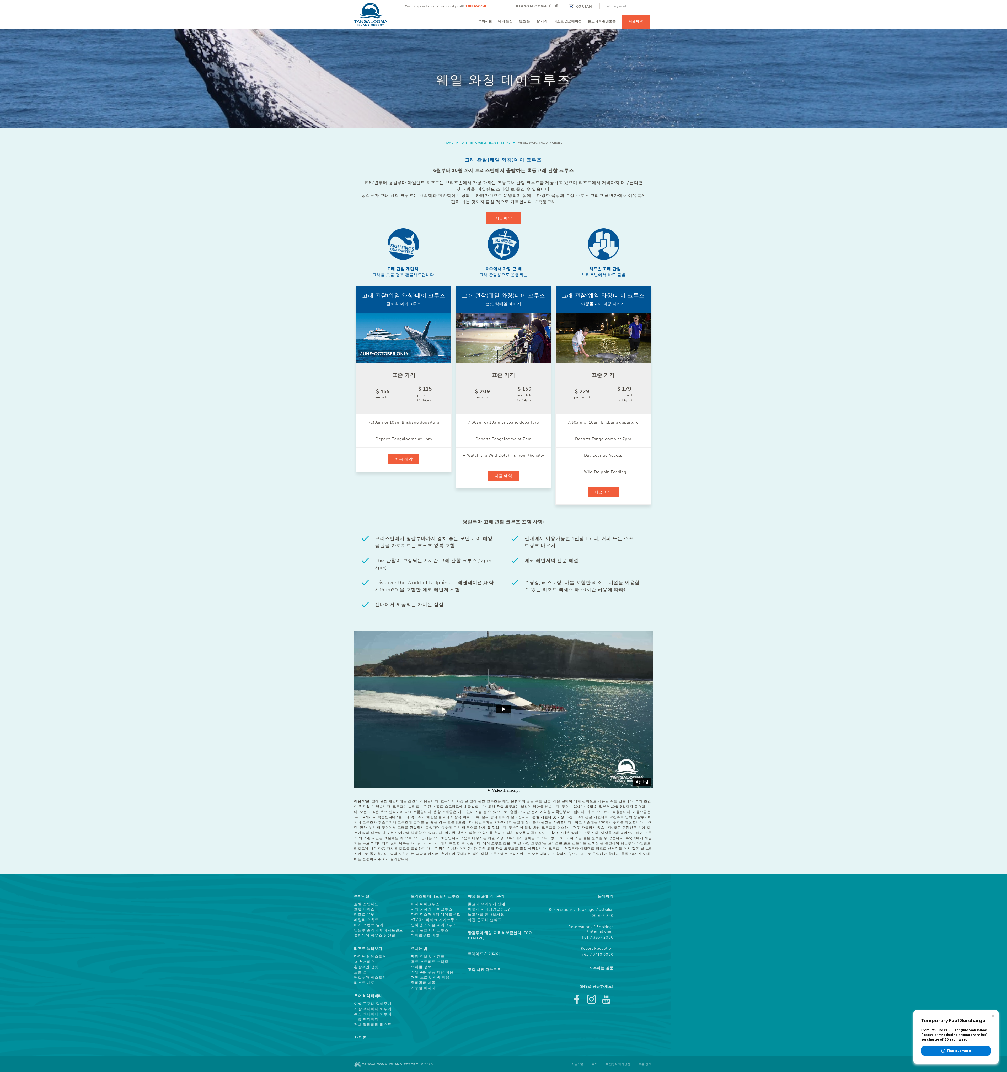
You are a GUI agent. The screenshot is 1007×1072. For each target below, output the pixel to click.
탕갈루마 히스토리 (370, 978)
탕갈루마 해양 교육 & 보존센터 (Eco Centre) (500, 935)
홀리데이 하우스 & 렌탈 (374, 936)
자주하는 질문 (601, 968)
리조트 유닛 (364, 915)
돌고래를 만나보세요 (486, 915)
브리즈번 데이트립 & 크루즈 (435, 896)
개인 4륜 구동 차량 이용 (432, 972)
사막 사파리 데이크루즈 (431, 909)
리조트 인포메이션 (568, 21)
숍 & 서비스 (364, 962)
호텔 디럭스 (364, 909)
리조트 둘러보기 (368, 948)
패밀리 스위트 (366, 920)
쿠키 (595, 1064)
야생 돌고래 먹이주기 (373, 1004)
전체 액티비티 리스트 (373, 1025)
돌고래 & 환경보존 (602, 21)
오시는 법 (419, 948)
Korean (583, 6)
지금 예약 (636, 21)
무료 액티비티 (366, 1019)
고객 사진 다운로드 (484, 969)
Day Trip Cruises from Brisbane (486, 142)
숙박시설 (485, 21)
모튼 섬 (360, 972)
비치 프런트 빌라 (369, 925)
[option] (503, 78)
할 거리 (541, 21)
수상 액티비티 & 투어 (373, 1014)
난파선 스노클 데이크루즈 (433, 925)
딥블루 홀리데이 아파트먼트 (378, 930)
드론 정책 (645, 1064)
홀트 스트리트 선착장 (429, 962)
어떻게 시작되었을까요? (489, 909)
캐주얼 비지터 (423, 988)
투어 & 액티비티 (368, 996)
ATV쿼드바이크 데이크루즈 (434, 920)
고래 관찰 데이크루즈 (429, 930)
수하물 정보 (421, 967)
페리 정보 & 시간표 (427, 957)
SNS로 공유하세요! (597, 986)
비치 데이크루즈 (425, 904)
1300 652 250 (475, 6)
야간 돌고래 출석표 (484, 920)
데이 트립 (505, 21)
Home (448, 142)
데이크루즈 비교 (425, 936)
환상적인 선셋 (366, 967)
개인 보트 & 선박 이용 (430, 978)
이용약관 (577, 1064)
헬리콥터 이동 (423, 983)
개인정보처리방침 (618, 1064)
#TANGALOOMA (531, 6)
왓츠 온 (524, 21)
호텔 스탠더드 (366, 904)
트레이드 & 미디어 (484, 954)
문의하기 (605, 896)
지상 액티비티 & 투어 (373, 1009)
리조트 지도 (364, 983)
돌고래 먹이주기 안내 (486, 904)
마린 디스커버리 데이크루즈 (435, 915)
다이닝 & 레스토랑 (370, 957)
